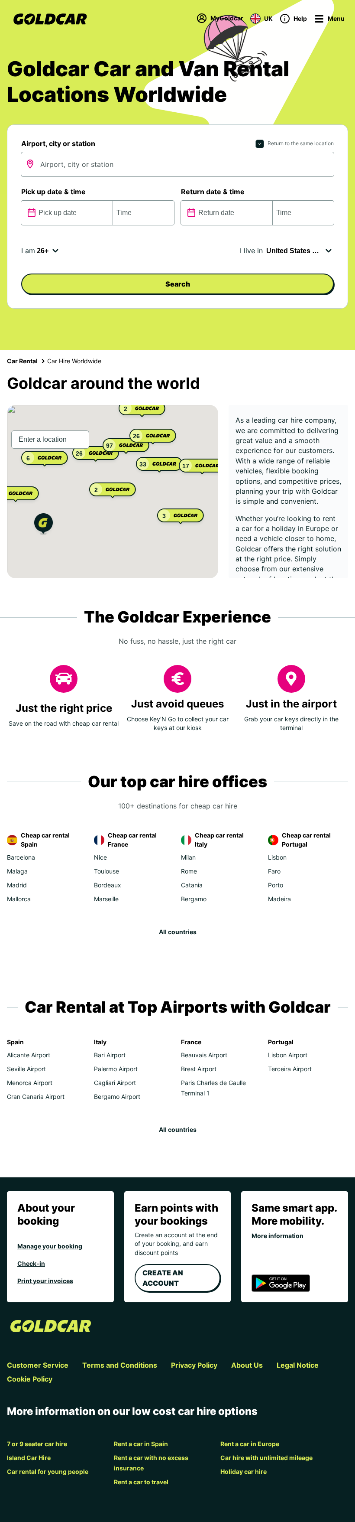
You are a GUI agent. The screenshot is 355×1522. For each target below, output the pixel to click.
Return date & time (213, 191)
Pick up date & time (53, 191)
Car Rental (22, 361)
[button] (43, 525)
